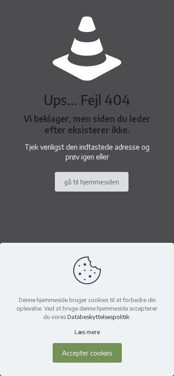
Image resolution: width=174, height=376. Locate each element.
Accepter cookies (87, 353)
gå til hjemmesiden (91, 182)
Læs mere (87, 331)
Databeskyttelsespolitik (98, 316)
